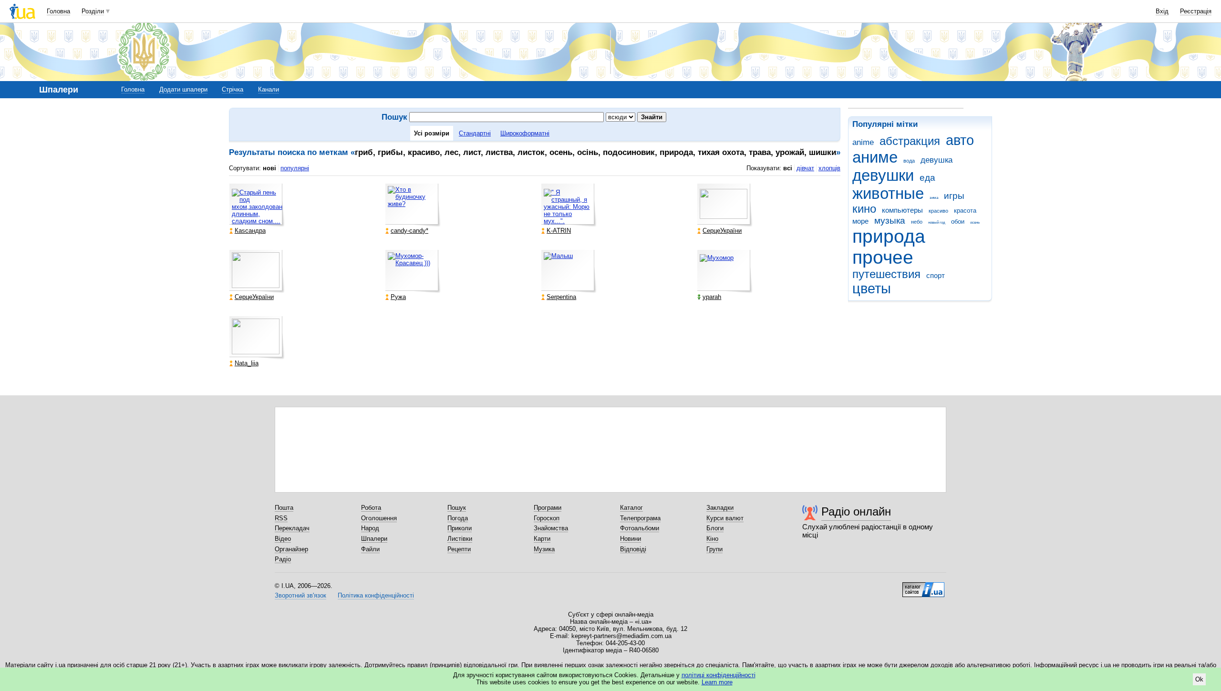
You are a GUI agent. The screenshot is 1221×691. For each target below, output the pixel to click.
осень (975, 222)
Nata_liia (247, 363)
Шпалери (374, 538)
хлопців (829, 168)
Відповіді (633, 549)
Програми (547, 507)
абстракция (910, 141)
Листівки (459, 538)
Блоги (715, 528)
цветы (871, 288)
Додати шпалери (183, 89)
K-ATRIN (559, 230)
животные (888, 193)
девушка (936, 160)
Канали (268, 89)
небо (916, 222)
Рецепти (459, 549)
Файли (370, 549)
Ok (1199, 679)
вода (909, 161)
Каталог (631, 507)
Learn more (717, 682)
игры (954, 196)
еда (927, 178)
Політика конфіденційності (376, 595)
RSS (281, 518)
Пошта (284, 507)
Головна (58, 11)
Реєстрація (1195, 11)
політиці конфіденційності (718, 675)
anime (863, 142)
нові (269, 168)
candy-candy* (409, 230)
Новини (630, 538)
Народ (370, 528)
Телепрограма (640, 518)
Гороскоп (546, 518)
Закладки (720, 507)
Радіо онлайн (856, 511)
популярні (294, 168)
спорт (935, 275)
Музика (544, 549)
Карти (542, 538)
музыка (889, 221)
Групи (714, 549)
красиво (938, 211)
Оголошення (379, 518)
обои (957, 221)
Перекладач (292, 528)
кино (864, 209)
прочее (882, 257)
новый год (936, 222)
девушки (883, 175)
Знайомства (551, 528)
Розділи (93, 11)
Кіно (712, 538)
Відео (283, 538)
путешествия (886, 274)
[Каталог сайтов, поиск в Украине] (923, 586)
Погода (457, 518)
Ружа (398, 296)
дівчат (805, 168)
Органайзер (291, 549)
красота (965, 210)
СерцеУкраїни (722, 230)
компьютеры (902, 210)
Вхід (1162, 11)
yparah (712, 296)
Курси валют (725, 518)
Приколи (459, 528)
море (860, 221)
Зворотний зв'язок (300, 595)
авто (960, 140)
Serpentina (561, 296)
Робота (371, 507)
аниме (875, 157)
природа (888, 236)
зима (934, 198)
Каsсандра (250, 230)
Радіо (283, 559)
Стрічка (232, 89)
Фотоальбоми (639, 528)
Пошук (456, 507)
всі (787, 168)
